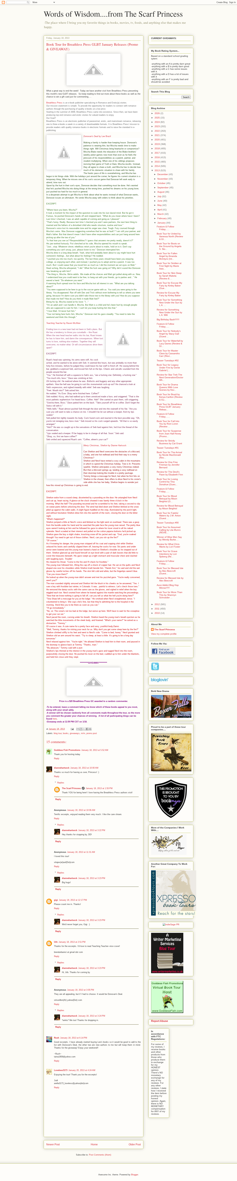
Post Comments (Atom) (100, 1155)
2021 (157, 135)
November (163, 178)
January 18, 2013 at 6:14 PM (73, 1038)
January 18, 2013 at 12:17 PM (73, 900)
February (162, 218)
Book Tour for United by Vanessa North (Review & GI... (170, 236)
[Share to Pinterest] (90, 729)
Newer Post (53, 1144)
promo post (91, 733)
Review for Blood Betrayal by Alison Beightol (170, 507)
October (161, 183)
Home (94, 1144)
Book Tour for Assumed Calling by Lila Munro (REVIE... (169, 530)
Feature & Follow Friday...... (165, 228)
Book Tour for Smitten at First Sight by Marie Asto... (169, 266)
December (163, 174)
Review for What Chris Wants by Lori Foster (168, 545)
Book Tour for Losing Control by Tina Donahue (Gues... (167, 482)
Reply (56, 758)
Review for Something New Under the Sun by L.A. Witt (169, 312)
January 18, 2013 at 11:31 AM (81, 852)
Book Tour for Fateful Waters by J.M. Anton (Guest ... (169, 516)
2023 (157, 126)
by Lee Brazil (97, 136)
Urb (56, 942)
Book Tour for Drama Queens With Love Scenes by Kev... (167, 387)
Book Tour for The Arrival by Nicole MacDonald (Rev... (169, 455)
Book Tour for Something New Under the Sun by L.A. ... (169, 303)
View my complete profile (164, 634)
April (160, 209)
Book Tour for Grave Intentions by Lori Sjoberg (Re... (167, 554)
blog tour (58, 733)
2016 (157, 157)
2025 (157, 117)
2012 (157, 604)
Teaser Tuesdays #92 (168, 360)
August (161, 192)
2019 (157, 144)
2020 (157, 139)
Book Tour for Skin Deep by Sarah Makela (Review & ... (169, 276)
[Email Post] (72, 729)
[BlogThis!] (81, 729)
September (163, 187)
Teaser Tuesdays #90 (168, 522)
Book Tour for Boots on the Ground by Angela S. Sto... (169, 246)
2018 (157, 148)
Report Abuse (159, 1020)
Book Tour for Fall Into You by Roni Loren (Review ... (168, 424)
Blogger (134, 1174)
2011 (157, 608)
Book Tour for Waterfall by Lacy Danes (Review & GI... (170, 344)
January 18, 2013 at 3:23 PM (91, 878)
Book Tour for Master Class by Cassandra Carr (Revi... (168, 353)
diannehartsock (61, 768)
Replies (60, 782)
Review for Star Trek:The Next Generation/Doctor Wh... (170, 377)
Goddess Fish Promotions (67, 750)
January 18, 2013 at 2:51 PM (72, 942)
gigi (56, 900)
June (160, 200)
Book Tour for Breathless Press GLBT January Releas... (169, 407)
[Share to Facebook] (87, 729)
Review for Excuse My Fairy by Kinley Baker (169, 294)
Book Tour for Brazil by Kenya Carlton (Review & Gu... (170, 397)
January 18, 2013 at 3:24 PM (91, 1016)
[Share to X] (84, 729)
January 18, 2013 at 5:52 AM (94, 750)
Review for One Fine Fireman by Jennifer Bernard (168, 465)
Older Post (135, 1144)
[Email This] (77, 729)
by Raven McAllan (63, 323)
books (66, 733)
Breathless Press (54, 102)
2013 (157, 170)
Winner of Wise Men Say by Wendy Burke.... (169, 538)
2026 (157, 113)
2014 (157, 166)
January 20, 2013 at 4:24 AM (81, 1070)
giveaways (75, 733)
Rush (56, 1038)
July (159, 196)
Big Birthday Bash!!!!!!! (168, 319)
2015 (157, 161)
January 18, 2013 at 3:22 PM (91, 830)
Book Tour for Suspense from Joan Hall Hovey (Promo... (169, 434)
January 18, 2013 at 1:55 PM (99, 788)
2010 (157, 613)
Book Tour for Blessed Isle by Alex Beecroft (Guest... (170, 571)
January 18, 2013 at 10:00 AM (84, 768)
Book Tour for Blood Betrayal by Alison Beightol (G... (167, 499)
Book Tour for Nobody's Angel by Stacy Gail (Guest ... (169, 334)
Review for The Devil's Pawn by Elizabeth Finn (170, 473)
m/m (83, 733)
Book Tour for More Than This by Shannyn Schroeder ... (169, 595)
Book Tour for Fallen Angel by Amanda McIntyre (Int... (167, 256)
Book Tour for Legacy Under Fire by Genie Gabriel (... (168, 368)
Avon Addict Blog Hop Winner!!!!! (168, 586)
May (159, 205)
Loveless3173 (60, 1070)
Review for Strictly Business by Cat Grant (169, 442)
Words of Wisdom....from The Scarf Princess (113, 13)
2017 (157, 153)
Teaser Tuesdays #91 (168, 447)
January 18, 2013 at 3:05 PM (80, 990)
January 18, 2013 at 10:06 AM (81, 810)
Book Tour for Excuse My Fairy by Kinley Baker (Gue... (169, 286)
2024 (157, 122)
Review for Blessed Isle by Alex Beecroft (170, 579)
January (161, 222)
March (160, 214)
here (55, 719)
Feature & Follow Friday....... (165, 415)
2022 (157, 131)
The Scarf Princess (71, 788)
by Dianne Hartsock (105, 445)
